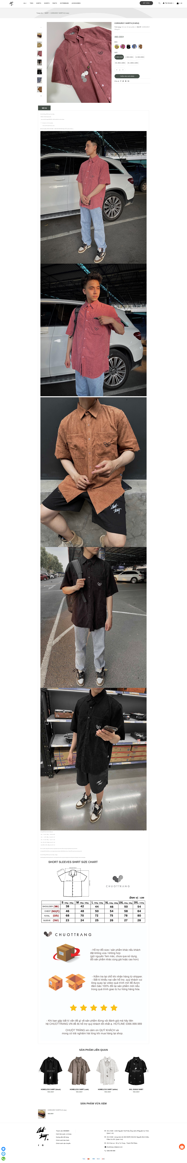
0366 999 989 (111, 1151)
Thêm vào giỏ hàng (127, 76)
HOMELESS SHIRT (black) (51, 1089)
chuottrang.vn (93, 1154)
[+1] (128, 81)
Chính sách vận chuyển (63, 1143)
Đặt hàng (146, 3)
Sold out (51, 1071)
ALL (25, 3)
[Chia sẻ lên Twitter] (123, 81)
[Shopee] (182, 1147)
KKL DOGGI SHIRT (136, 1089)
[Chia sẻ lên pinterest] (126, 81)
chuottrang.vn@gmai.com (115, 1147)
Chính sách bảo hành (62, 1140)
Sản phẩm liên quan (93, 1049)
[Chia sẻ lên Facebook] (121, 81)
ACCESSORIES (76, 3)
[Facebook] (3, 1149)
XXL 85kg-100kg (120, 63)
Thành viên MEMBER (62, 1131)
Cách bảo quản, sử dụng (63, 1134)
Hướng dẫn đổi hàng (62, 1137)
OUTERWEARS (64, 3)
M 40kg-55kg (119, 57)
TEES (31, 3)
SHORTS (46, 3)
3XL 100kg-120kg (132, 63)
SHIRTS (38, 3)
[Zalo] (3, 1154)
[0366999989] (3, 1159)
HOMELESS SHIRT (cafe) (79, 1089)
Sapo (107, 1154)
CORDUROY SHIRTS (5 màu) (57, 1110)
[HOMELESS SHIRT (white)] (108, 1071)
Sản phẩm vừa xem (93, 1103)
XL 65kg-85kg (139, 57)
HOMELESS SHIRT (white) (108, 1089)
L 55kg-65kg (129, 57)
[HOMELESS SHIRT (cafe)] (79, 1071)
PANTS (54, 3)
